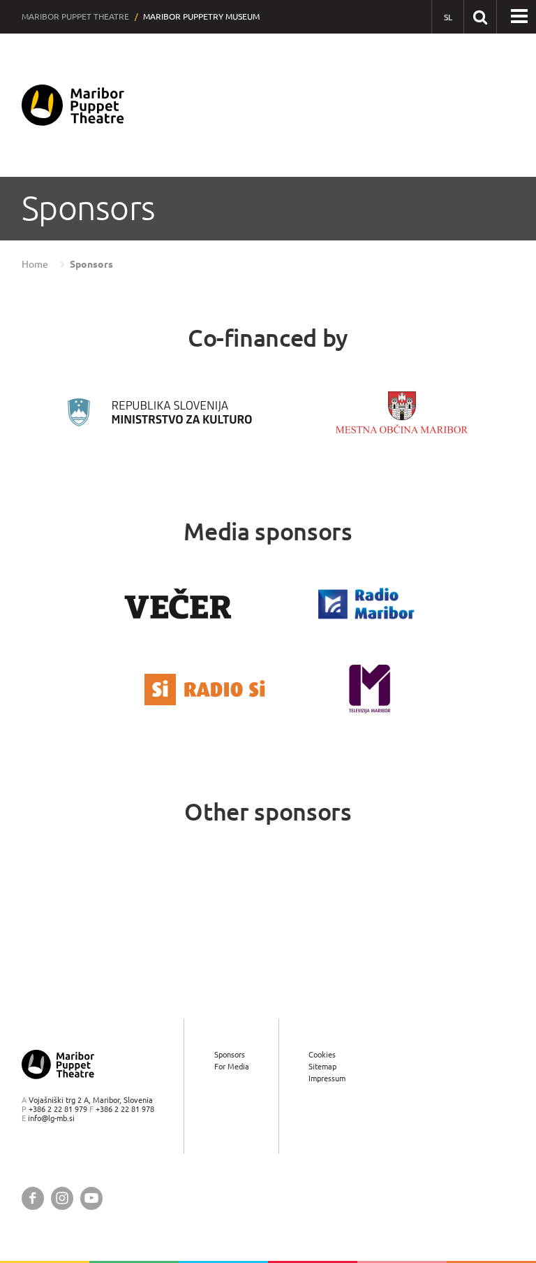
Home (35, 264)
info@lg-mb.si (51, 1118)
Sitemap (322, 1066)
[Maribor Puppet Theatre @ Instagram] (62, 1198)
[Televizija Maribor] (370, 689)
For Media (231, 1066)
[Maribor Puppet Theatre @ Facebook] (33, 1198)
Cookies (322, 1054)
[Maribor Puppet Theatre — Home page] (73, 105)
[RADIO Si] (204, 689)
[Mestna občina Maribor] (402, 412)
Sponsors (91, 264)
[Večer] (177, 603)
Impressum (326, 1078)
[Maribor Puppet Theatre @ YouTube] (91, 1198)
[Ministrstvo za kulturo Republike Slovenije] (160, 412)
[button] (519, 17)
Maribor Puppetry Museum (201, 16)
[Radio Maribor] (366, 603)
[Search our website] (480, 16)
